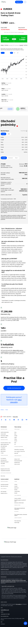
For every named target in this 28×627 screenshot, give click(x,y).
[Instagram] (22, 419)
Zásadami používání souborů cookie (8, 581)
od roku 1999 (15, 319)
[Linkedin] (5, 419)
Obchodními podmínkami (6, 580)
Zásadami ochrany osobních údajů (19, 580)
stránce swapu (21, 32)
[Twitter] (10, 419)
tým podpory (18, 604)
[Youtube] (14, 419)
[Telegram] (18, 419)
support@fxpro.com (5, 610)
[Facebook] (1, 419)
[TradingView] (26, 419)
